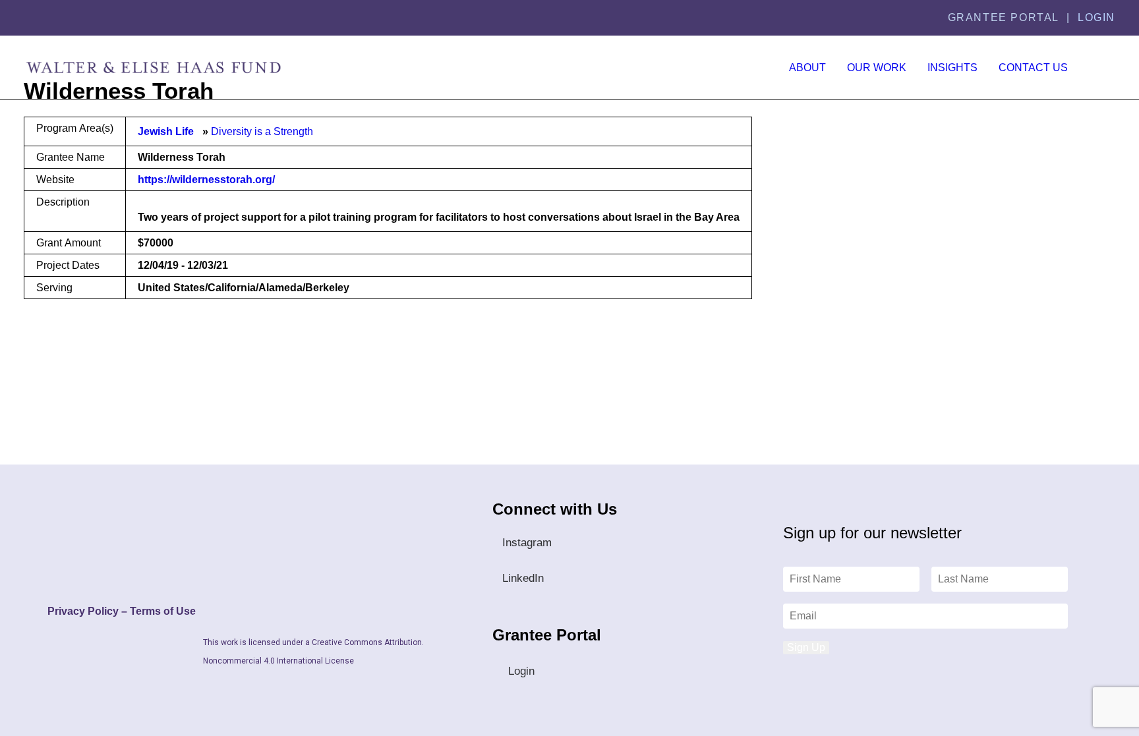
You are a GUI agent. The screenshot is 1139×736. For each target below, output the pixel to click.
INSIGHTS (952, 67)
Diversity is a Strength (262, 131)
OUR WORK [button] (876, 67)
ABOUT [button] (807, 67)
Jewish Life (166, 131)
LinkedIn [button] (523, 578)
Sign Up (806, 647)
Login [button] (521, 671)
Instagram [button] (527, 542)
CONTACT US (1033, 67)
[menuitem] (807, 67)
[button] (1103, 67)
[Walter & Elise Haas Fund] (153, 67)
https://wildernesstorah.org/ (206, 179)
